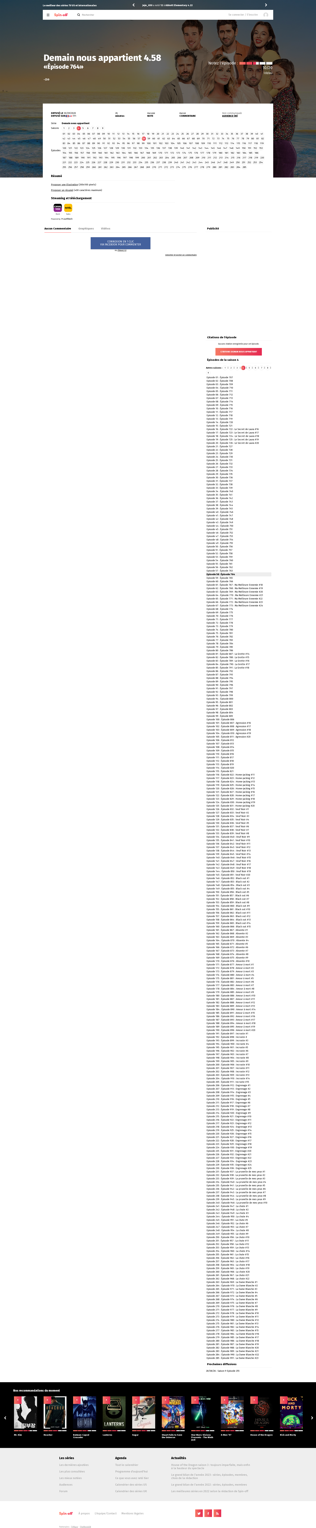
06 (88, 133)
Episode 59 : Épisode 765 (220, 578)
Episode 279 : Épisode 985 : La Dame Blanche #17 (233, 1337)
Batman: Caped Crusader (81, 1436)
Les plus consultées (72, 1471)
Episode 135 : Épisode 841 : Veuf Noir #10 (228, 840)
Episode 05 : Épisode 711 (220, 391)
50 (104, 138)
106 (185, 143)
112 (220, 143)
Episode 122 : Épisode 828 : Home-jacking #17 (231, 795)
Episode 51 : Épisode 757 (219, 550)
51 (109, 138)
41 (262, 133)
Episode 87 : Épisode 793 (220, 674)
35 (232, 133)
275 (184, 167)
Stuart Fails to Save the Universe (172, 1436)
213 (221, 157)
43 (68, 138)
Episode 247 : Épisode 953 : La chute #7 (227, 1227)
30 (207, 133)
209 (197, 157)
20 (158, 133)
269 (148, 167)
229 (111, 162)
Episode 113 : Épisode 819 (220, 764)
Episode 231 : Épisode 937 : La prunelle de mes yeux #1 (236, 1171)
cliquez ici (122, 250)
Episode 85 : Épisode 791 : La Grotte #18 (228, 667)
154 (64, 153)
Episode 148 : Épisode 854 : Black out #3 (228, 885)
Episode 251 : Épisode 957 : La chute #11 (228, 1240)
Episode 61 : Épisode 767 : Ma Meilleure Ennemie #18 (235, 585)
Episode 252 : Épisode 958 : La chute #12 (228, 1244)
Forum (63, 1491)
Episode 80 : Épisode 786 (220, 650)
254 (261, 162)
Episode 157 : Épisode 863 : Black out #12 (228, 916)
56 (134, 138)
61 (159, 138)
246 (213, 162)
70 (203, 138)
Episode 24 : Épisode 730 (220, 456)
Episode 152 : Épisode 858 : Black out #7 (228, 899)
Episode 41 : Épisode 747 (220, 515)
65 (178, 138)
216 (238, 157)
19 (153, 133)
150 (244, 148)
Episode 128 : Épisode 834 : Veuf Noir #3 (228, 816)
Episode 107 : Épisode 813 (220, 743)
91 (103, 143)
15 (133, 133)
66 (183, 138)
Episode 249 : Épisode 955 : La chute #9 (227, 1233)
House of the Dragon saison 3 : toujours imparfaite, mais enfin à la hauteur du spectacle (210, 1466)
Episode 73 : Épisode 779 (220, 626)
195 (113, 157)
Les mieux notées (70, 1478)
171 (166, 153)
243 (194, 162)
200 (143, 157)
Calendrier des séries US (131, 1484)
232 (129, 162)
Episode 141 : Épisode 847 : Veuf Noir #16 (229, 861)
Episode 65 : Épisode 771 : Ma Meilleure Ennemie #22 (235, 598)
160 (100, 153)
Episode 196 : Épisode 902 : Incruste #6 (227, 1051)
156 (76, 153)
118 (256, 143)
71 (208, 138)
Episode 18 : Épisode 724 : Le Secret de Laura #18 (233, 436)
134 (146, 148)
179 (214, 153)
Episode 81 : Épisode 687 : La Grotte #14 (228, 654)
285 (244, 167)
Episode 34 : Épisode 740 (220, 491)
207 (185, 157)
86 (79, 143)
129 (117, 148)
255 (64, 167)
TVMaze (74, 1527)
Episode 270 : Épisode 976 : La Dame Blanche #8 (232, 1306)
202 (155, 157)
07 (93, 133)
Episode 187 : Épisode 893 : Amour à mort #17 (231, 1019)
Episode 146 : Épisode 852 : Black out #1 (228, 878)
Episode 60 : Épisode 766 (220, 581)
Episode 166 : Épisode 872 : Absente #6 (227, 947)
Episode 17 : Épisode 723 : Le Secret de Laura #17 (233, 432)
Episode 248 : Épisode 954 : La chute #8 (228, 1230)
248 (225, 162)
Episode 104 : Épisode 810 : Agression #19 (229, 733)
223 (76, 162)
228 (105, 162)
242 (188, 162)
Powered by (56, 219)
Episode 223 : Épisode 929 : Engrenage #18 (229, 1144)
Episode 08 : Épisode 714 (220, 401)
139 (176, 148)
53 (119, 138)
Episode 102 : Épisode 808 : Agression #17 (229, 726)
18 (148, 133)
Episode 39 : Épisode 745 (220, 508)
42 (64, 138)
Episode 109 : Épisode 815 (220, 750)
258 (82, 167)
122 (76, 148)
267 (136, 167)
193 (100, 157)
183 (238, 153)
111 (215, 143)
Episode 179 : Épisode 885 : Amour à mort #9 (230, 992)
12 (118, 133)
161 (106, 153)
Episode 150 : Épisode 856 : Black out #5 (228, 892)
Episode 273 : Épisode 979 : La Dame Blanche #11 (233, 1316)
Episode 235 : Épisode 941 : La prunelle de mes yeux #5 (236, 1185)
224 (82, 162)
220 (262, 157)
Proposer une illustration (64, 184)
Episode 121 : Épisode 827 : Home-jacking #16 (231, 792)
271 (160, 167)
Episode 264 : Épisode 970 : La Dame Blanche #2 (232, 1285)
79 (247, 138)
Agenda (120, 1458)
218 (250, 157)
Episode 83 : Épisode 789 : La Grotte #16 (228, 660)
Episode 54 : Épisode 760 (220, 560)
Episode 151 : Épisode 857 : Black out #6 (228, 895)
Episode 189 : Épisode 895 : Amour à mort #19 (231, 1026)
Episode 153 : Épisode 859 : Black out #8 (228, 902)
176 (196, 153)
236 (152, 162)
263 (111, 167)
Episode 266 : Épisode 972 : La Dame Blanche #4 (232, 1292)
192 (94, 157)
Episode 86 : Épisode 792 (220, 671)
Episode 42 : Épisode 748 (220, 519)
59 (149, 138)
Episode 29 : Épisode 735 (220, 474)
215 (232, 157)
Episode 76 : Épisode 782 (220, 636)
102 (160, 143)
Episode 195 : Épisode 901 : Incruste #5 (227, 1047)
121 (70, 148)
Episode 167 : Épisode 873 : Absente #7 (227, 950)
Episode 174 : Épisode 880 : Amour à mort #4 (230, 975)
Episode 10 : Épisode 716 (220, 408)
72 (213, 138)
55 (129, 138)
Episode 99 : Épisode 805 (220, 716)
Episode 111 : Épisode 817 (220, 757)
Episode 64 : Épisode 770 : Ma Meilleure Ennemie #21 (235, 595)
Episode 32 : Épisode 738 (220, 484)
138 (170, 148)
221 (64, 162)
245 (207, 162)
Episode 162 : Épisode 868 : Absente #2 (227, 933)
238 (164, 162)
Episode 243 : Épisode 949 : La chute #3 (228, 1213)
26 (187, 133)
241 (182, 162)
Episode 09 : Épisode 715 (220, 405)
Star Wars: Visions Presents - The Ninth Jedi (202, 1437)
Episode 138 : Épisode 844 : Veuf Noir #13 (229, 850)
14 (128, 133)
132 (134, 148)
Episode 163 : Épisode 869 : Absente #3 (227, 937)
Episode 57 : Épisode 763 (220, 570)
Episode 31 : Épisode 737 (220, 481)
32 (217, 133)
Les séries (66, 1458)
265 (124, 167)
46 (84, 138)
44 (73, 138)
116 (244, 143)
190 (83, 157)
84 (68, 143)
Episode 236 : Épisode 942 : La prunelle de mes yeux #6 (236, 1189)
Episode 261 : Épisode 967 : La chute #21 (228, 1275)
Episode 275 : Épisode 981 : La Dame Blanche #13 (232, 1323)
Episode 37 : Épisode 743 (220, 501)
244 (200, 162)
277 (196, 167)
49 (99, 138)
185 (250, 153)
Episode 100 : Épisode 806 (220, 719)
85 (74, 143)
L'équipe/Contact (106, 1513)
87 (83, 143)
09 (103, 133)
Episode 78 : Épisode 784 (220, 643)
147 (225, 148)
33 (222, 133)
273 (172, 167)
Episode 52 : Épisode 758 (220, 553)
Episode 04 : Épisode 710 (220, 387)
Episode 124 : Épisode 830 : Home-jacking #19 (231, 802)
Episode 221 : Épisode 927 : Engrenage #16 (229, 1137)
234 (140, 162)
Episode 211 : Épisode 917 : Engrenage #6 (228, 1102)
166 (136, 153)
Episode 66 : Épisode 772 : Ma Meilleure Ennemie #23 (235, 602)
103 (166, 143)
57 (139, 138)
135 (152, 148)
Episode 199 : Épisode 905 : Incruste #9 (227, 1061)
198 (131, 157)
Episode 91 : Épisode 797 (220, 688)
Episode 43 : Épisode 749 (220, 522)
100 (149, 143)
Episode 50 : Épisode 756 (220, 546)
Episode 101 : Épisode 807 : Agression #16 (229, 723)
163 (117, 153)
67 (188, 138)
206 (179, 157)
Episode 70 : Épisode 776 (220, 616)
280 (214, 167)
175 (190, 153)
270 (154, 167)
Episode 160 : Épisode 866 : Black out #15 (229, 926)
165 (130, 153)
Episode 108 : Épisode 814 (220, 747)
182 (232, 153)
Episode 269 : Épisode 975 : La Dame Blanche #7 (232, 1302)
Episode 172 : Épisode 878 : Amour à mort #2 (230, 968)
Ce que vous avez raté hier (132, 1478)
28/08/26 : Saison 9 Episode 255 (222, 1371)
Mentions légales (132, 1513)
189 (77, 157)
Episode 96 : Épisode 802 (220, 705)
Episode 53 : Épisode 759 (220, 557)
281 (220, 167)
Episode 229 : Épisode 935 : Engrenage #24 (229, 1164)
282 (226, 167)
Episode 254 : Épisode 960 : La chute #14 (228, 1251)
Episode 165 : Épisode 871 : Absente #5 (227, 944)
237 (158, 162)
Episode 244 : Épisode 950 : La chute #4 (228, 1216)
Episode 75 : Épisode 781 (220, 633)
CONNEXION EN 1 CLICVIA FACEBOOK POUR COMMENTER (120, 243)
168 (148, 153)
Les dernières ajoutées (74, 1465)
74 (223, 138)
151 (249, 148)
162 (112, 153)
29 (202, 133)
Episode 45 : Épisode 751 (220, 529)
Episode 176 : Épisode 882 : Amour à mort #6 (230, 981)
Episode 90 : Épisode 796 (220, 685)
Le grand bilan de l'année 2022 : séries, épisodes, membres (209, 1484)
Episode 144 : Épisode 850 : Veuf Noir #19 (229, 871)
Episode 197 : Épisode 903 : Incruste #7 (227, 1054)
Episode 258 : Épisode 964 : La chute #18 (228, 1265)
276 (190, 167)
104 (173, 143)
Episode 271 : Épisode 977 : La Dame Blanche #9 (232, 1309)
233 (134, 162)
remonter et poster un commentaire (181, 255)
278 (202, 167)
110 (209, 143)
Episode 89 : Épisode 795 (220, 681)
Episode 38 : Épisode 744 (220, 505)
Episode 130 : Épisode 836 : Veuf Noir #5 (228, 823)
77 (238, 138)
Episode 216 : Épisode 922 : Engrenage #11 (229, 1120)
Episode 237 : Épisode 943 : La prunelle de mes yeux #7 (236, 1192)
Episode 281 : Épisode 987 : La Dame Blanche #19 (233, 1344)
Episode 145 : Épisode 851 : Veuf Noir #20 (228, 874)
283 (232, 167)
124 (88, 148)
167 (142, 153)
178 (208, 153)
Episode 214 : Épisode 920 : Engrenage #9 (229, 1113)
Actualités (178, 1458)
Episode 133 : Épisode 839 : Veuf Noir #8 (228, 833)
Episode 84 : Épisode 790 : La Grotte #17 (228, 664)
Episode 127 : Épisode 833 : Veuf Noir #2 (228, 812)
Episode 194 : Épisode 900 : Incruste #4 (228, 1044)
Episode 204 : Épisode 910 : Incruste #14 (228, 1078)
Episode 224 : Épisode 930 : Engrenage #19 (229, 1147)
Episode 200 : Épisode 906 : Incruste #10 (228, 1064)
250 (238, 162)
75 (228, 138)
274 (178, 167)
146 (219, 148)
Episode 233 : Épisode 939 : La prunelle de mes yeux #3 (236, 1178)
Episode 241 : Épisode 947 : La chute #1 (227, 1206)
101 (155, 143)
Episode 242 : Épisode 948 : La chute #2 (228, 1209)
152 (255, 148)
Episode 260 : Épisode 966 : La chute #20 (228, 1271)
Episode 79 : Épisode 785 (220, 647)
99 (143, 143)
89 (93, 143)
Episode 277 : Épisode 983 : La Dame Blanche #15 (233, 1330)
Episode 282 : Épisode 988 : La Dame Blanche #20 (233, 1347)
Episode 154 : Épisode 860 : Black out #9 (228, 906)
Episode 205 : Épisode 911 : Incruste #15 (228, 1082)
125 (93, 148)
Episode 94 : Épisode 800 (220, 698)
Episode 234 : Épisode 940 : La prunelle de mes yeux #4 (236, 1182)
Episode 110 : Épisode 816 (220, 754)
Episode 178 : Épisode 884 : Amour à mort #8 (230, 988)
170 (160, 153)
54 (124, 138)
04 (78, 133)
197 (125, 157)
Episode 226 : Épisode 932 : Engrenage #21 (229, 1154)
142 (194, 148)
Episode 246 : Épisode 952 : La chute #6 (227, 1223)
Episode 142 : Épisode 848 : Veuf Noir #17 (229, 864)
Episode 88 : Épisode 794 (220, 678)
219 (256, 157)
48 (94, 138)
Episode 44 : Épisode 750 (220, 526)
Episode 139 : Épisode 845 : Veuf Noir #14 (229, 854)
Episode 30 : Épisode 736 (220, 477)
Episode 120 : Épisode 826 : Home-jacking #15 (231, 788)
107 (191, 143)
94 (118, 143)
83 (64, 143)
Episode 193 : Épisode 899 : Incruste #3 (227, 1040)
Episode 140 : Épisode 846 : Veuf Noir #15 (229, 857)
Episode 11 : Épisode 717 (220, 412)
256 (70, 167)
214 (227, 157)
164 (124, 153)
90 (98, 143)
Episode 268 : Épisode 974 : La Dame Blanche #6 (232, 1299)
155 (70, 153)
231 (123, 162)
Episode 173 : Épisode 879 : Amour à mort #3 (230, 971)
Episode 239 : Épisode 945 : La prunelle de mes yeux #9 (236, 1199)
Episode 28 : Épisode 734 (220, 470)
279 (208, 167)
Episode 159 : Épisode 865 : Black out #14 (229, 923)
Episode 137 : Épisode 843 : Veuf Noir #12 (228, 847)
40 (256, 133)
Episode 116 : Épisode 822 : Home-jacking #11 (231, 774)
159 (94, 153)
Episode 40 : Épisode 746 (220, 512)
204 (167, 157)
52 (114, 138)
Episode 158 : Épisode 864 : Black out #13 (229, 919)
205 (173, 157)
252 (249, 162)
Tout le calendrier (126, 1465)
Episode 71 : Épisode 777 (220, 619)
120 (64, 148)
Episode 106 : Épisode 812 (220, 740)
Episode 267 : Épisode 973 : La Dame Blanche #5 (232, 1296)
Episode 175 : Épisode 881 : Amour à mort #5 (230, 978)
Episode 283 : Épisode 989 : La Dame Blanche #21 (233, 1351)
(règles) (268, 73)
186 (256, 153)
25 (182, 133)
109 (203, 143)
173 (178, 153)
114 (232, 143)
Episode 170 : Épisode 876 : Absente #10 (228, 961)
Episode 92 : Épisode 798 (220, 692)
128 (111, 148)
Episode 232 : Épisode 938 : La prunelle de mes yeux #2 (236, 1175)
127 (105, 148)
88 (88, 143)
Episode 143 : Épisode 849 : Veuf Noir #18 (229, 868)
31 (212, 133)
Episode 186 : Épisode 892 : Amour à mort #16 (231, 1016)
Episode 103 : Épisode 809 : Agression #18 (229, 729)
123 (81, 148)
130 (123, 148)
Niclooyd (147, 5)
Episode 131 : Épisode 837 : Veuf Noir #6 (228, 826)
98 (138, 143)
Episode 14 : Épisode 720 (220, 422)
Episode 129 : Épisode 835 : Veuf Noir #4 (228, 819)
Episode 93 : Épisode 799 (220, 695)
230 (117, 162)
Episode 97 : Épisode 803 (220, 709)
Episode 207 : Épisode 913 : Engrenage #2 (228, 1088)
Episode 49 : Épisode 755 (220, 543)
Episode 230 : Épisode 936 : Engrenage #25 (229, 1168)
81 (257, 138)
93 (113, 143)
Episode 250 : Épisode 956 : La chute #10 (228, 1237)
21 (163, 133)
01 (64, 133)
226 (93, 162)
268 (142, 167)
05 (84, 133)
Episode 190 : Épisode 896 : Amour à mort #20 (231, 1030)
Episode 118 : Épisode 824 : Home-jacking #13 (231, 781)
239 (170, 162)
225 (87, 162)
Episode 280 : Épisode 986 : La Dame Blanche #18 (233, 1340)
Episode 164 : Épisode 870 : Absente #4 (228, 940)
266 (130, 167)
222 (70, 162)
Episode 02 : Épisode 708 (220, 381)
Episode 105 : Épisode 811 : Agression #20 (228, 736)
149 (238, 148)
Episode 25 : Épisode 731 (219, 460)
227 (99, 162)
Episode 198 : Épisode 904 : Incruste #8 (228, 1057)
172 (172, 153)
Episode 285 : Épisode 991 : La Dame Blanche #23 (232, 1358)
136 (158, 148)
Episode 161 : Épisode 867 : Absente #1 (227, 930)
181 (226, 153)
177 (202, 153)
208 (191, 157)
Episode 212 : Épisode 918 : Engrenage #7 (228, 1106)
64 (173, 138)
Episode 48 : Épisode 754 (220, 539)
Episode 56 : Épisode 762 (220, 567)
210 (203, 157)
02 (69, 133)
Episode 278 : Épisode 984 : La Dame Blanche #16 (233, 1334)
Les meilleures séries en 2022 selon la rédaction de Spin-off (209, 1491)
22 (168, 133)
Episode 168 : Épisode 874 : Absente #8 (227, 954)
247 (219, 162)
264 (118, 167)
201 (149, 157)
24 (177, 133)
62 (163, 138)
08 (98, 133)
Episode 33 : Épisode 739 (220, 488)
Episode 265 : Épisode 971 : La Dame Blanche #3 (232, 1289)
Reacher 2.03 (173, 5)
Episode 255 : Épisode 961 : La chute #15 (228, 1254)
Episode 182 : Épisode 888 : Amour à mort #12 (231, 1002)
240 (176, 162)
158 (88, 153)
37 (242, 133)
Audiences (65, 1484)
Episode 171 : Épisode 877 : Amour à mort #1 (230, 964)
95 (123, 143)
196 (119, 157)
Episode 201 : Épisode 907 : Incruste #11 (228, 1068)
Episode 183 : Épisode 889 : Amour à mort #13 (231, 1006)
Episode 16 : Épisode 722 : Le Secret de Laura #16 (233, 429)
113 (226, 143)
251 (243, 162)
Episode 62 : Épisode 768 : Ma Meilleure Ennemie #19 (235, 588)
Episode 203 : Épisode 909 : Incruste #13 (228, 1075)
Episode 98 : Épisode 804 (220, 712)
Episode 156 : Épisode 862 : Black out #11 (228, 912)
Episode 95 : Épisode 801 (220, 702)
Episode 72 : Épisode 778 (220, 622)
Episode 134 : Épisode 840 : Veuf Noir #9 (228, 837)
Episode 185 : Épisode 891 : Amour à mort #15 (231, 1013)
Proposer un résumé (62, 190)
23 (172, 133)
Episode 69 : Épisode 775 (220, 612)
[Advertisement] (224, 193)
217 (244, 157)
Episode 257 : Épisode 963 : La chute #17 (228, 1261)
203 (161, 157)
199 (137, 157)
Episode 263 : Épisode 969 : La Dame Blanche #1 (232, 1282)
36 (237, 133)
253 (255, 162)
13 (123, 133)
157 (82, 153)
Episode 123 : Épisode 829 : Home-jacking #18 (231, 799)
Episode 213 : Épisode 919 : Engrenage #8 (228, 1109)
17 (143, 133)
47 (89, 138)
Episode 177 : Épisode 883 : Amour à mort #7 (230, 985)
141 (188, 148)
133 (140, 148)
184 (244, 153)
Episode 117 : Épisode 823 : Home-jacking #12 (231, 778)
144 (206, 148)
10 (108, 133)
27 (192, 133)
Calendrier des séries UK (131, 1491)
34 (227, 133)
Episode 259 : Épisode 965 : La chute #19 (228, 1268)
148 (231, 148)
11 (113, 133)
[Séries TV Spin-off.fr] (61, 15)
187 (64, 157)
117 (250, 143)
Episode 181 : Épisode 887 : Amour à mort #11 (231, 999)
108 (197, 143)
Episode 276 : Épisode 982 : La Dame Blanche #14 (233, 1327)
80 (252, 138)
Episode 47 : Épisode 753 (220, 536)
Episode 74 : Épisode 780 (220, 629)
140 (182, 148)
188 (70, 157)
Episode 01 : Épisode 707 (220, 377)
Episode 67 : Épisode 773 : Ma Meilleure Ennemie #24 (235, 605)
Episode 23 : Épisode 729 (220, 453)
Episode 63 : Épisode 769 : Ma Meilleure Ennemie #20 (235, 591)
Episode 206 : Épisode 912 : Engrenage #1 (228, 1085)
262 (105, 167)
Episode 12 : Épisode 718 (220, 415)
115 (238, 143)
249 (232, 162)
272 (166, 167)
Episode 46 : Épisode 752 (220, 532)
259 (88, 167)
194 (107, 157)
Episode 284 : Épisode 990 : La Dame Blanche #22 (233, 1354)
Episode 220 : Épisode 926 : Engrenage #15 (229, 1133)
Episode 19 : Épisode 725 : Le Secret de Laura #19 (233, 439)
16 (138, 133)
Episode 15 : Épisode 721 (219, 425)
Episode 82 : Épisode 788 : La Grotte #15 (228, 657)
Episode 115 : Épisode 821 (220, 771)
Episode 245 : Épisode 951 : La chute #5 (227, 1220)
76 (233, 138)
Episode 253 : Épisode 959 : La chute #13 (228, 1247)
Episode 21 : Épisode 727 (220, 446)
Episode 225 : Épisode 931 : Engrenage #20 (229, 1151)
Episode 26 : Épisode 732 (220, 463)
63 (168, 138)
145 (213, 148)
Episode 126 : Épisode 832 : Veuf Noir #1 (228, 809)
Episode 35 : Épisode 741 (219, 494)
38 (247, 133)
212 (215, 157)
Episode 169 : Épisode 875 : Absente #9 (227, 957)
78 (242, 138)
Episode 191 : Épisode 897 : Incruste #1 (227, 1033)
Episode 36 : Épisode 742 (220, 498)
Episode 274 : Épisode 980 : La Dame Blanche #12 (233, 1320)
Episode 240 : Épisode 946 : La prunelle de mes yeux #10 (237, 1202)
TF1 (74, 116)
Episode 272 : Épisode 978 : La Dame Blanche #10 (233, 1313)
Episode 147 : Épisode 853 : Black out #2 (228, 881)
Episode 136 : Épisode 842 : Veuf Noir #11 (228, 843)
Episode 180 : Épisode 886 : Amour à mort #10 (231, 995)
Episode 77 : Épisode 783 (220, 640)
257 (76, 167)
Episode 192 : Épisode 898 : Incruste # (227, 1037)
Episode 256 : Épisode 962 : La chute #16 (228, 1258)
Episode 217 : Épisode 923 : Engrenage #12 (229, 1123)
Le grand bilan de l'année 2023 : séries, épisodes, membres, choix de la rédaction (209, 1476)
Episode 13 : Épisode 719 (220, 419)
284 (238, 167)
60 (153, 138)
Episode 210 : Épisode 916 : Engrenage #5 (228, 1099)
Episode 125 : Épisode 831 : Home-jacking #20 (231, 805)
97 (133, 143)
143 (200, 148)
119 (262, 143)
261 (100, 167)
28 (197, 133)
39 (251, 133)
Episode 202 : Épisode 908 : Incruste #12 (228, 1071)
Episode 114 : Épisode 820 (220, 767)
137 (164, 148)
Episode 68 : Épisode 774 (220, 609)
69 (198, 138)
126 (99, 148)
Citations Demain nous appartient (238, 352)
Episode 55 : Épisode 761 (219, 563)
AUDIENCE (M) (230, 116)
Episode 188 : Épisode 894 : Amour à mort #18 (231, 1023)
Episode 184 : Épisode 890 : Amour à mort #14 (231, 1009)
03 (74, 133)
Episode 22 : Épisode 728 (220, 450)
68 (193, 138)
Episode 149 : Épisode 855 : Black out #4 (228, 888)
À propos (84, 1513)
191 (89, 157)
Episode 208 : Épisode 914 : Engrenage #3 (229, 1092)
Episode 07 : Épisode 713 (220, 398)
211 (209, 157)
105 (179, 143)
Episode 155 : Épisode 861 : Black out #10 (228, 909)
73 (218, 138)
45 (79, 138)
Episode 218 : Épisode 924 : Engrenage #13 (229, 1126)
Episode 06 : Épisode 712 (220, 394)
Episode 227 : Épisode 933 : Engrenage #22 (229, 1158)
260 (94, 167)
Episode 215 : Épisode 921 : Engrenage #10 (229, 1116)
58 (144, 138)
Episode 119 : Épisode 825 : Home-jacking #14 (231, 785)
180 (220, 153)
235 (146, 162)
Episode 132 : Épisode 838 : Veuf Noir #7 (228, 830)
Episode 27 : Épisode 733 (220, 467)
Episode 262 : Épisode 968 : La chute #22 (228, 1278)
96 (128, 143)
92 (108, 143)
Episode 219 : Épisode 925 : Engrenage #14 (229, 1130)
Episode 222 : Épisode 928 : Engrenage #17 (229, 1140)
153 (261, 148)
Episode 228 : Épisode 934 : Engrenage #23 (229, 1161)
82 (262, 138)
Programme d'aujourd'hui (131, 1471)
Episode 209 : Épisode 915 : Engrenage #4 (229, 1095)
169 (154, 153)
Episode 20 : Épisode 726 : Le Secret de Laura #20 (233, 443)
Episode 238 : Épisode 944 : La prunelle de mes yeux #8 (236, 1195)
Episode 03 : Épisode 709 (220, 384)
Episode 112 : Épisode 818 (220, 761)
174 (184, 153)
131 (129, 148)
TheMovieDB (85, 1527)
